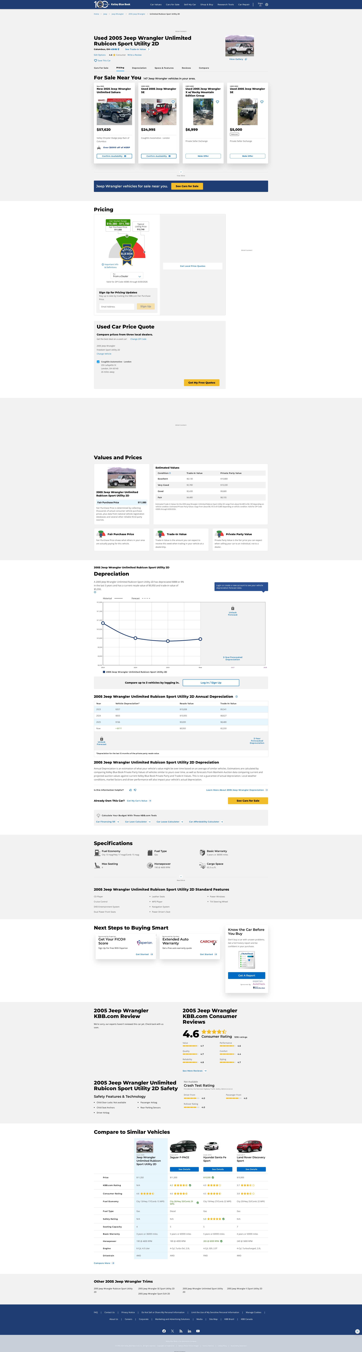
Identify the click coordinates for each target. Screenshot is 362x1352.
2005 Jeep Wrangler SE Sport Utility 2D (156, 1288)
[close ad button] (357, 1331)
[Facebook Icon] (164, 1331)
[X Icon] (172, 1331)
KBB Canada (247, 1319)
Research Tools (226, 4)
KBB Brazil (229, 1319)
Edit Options (100, 54)
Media (199, 1319)
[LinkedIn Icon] (189, 1331)
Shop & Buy (207, 4)
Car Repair (244, 4)
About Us (113, 1319)
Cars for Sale (173, 4)
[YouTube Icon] (198, 1331)
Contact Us (109, 1312)
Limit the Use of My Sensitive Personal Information (215, 1312)
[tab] (102, 68)
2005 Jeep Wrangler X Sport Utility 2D (244, 1288)
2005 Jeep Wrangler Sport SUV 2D (154, 1293)
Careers (128, 1319)
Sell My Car (190, 4)
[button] (125, 946)
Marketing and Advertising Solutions (172, 1319)
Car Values (155, 4)
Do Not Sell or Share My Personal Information (163, 1312)
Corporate (143, 1319)
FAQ (96, 1312)
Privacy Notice (128, 1312)
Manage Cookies (253, 1312)
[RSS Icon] (181, 1331)
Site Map (213, 1319)
